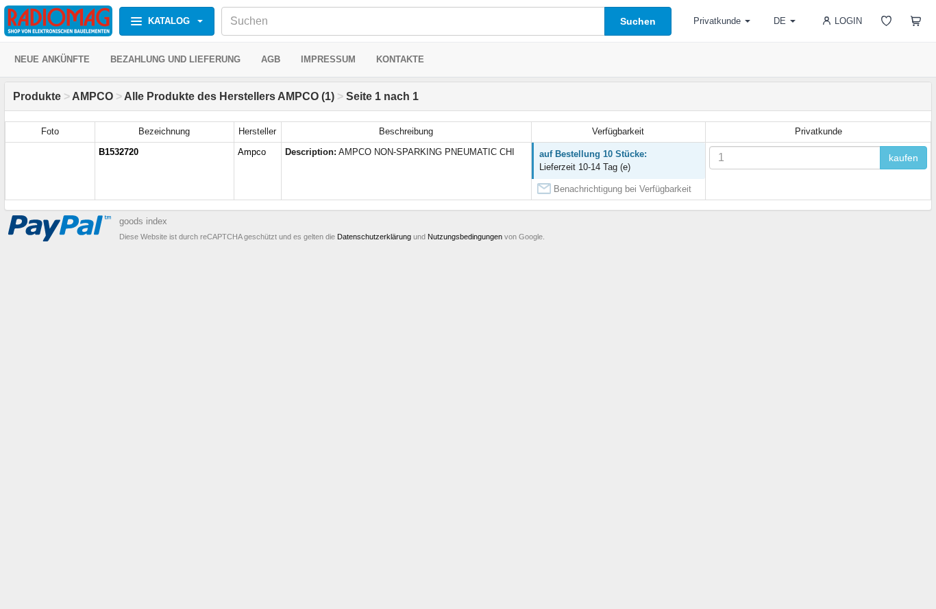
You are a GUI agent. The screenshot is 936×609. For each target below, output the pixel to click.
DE (780, 21)
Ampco (252, 152)
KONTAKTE (400, 59)
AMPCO (92, 96)
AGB (270, 59)
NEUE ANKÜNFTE (52, 59)
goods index (143, 221)
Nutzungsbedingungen (465, 236)
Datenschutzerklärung (374, 236)
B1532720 (118, 152)
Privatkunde (717, 21)
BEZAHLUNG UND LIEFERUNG (175, 59)
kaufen (903, 157)
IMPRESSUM (328, 59)
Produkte (37, 96)
